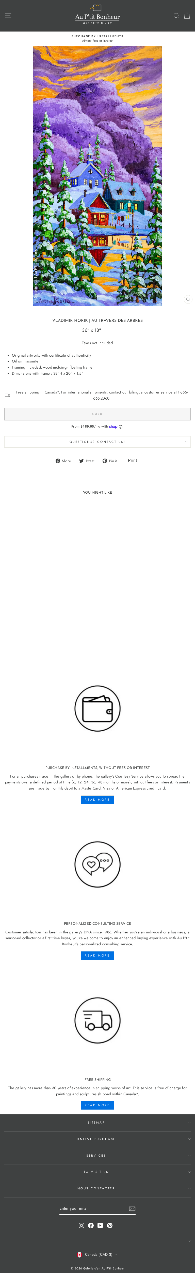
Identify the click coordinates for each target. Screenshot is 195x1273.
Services (96, 1155)
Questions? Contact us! (98, 442)
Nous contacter (96, 1188)
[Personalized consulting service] (97, 864)
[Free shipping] (97, 1020)
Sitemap (96, 1122)
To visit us (96, 1172)
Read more (97, 799)
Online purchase (96, 1139)
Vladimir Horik (70, 321)
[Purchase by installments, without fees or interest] (97, 708)
